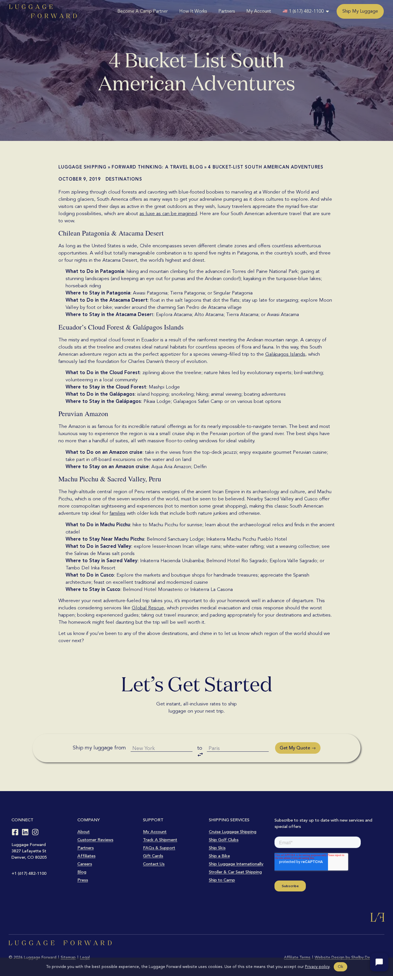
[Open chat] (379, 962)
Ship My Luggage (360, 11)
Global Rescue (148, 608)
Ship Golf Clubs (224, 839)
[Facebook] (15, 832)
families (117, 513)
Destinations (124, 179)
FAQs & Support (159, 847)
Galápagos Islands (285, 354)
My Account (258, 11)
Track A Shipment (160, 839)
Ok (340, 966)
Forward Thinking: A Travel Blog (157, 167)
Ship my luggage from (99, 748)
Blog (81, 871)
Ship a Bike (219, 855)
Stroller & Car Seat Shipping (235, 871)
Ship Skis (217, 847)
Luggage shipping (82, 167)
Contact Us (154, 863)
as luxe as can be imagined (168, 213)
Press (82, 880)
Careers (84, 863)
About (83, 831)
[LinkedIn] (25, 832)
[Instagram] (35, 832)
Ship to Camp (222, 880)
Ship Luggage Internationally (236, 863)
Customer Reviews (95, 839)
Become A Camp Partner (142, 11)
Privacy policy (317, 966)
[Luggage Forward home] (43, 11)
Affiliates (86, 855)
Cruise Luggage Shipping (232, 831)
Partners (226, 11)
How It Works (193, 11)
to (199, 748)
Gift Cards (153, 855)
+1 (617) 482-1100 (29, 873)
